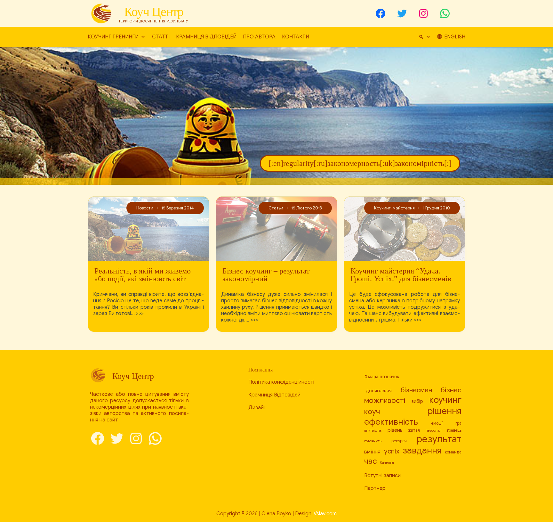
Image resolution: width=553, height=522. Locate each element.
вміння (372, 451)
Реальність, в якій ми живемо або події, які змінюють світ (142, 274)
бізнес (451, 390)
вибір (417, 401)
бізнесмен (416, 390)
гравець (454, 430)
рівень (395, 430)
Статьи (275, 208)
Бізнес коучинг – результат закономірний (265, 274)
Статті (161, 37)
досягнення (379, 391)
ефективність (391, 422)
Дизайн (257, 407)
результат (438, 439)
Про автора (259, 37)
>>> (140, 313)
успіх (391, 451)
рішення (444, 411)
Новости (144, 208)
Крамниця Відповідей (206, 37)
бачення (387, 463)
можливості (384, 400)
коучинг (445, 399)
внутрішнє (373, 430)
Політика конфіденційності (281, 382)
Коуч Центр (153, 11)
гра (458, 423)
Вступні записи (382, 475)
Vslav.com (325, 513)
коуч (372, 411)
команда (453, 452)
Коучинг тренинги (113, 37)
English (454, 37)
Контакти (295, 37)
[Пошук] (424, 37)
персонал (434, 430)
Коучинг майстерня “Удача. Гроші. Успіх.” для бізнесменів (400, 274)
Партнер (375, 488)
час (370, 461)
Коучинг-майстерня (394, 208)
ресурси (399, 441)
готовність (372, 441)
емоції (437, 423)
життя (414, 430)
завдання (422, 450)
